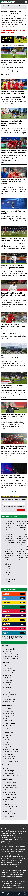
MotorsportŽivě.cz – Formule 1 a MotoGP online (10, 549)
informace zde (15, 860)
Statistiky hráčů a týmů (11, 656)
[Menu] (25, 2)
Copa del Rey (9, 747)
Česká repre (8, 768)
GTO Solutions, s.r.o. (20, 887)
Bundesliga (8, 735)
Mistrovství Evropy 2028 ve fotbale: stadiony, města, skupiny (13, 476)
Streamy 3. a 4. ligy (10, 699)
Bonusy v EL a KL (10, 723)
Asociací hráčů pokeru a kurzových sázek (13, 846)
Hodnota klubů (9, 754)
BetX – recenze (9, 811)
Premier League (9, 732)
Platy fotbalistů (9, 701)
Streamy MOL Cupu (10, 692)
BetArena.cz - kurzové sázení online (9, 523)
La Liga (7, 737)
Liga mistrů (8, 709)
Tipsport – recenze (10, 797)
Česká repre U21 (10, 773)
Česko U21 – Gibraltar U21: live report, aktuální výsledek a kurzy (13, 239)
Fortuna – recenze (10, 794)
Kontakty (9, 881)
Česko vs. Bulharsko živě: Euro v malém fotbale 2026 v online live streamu (13, 123)
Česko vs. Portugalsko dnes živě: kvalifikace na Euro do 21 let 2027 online (13, 417)
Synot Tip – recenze (11, 806)
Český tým (8, 651)
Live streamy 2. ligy (10, 697)
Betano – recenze (10, 799)
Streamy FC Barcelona (11, 749)
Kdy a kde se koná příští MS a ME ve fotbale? (13, 212)
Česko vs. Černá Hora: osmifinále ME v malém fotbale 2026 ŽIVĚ (13, 93)
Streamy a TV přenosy (11, 654)
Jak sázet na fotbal (10, 783)
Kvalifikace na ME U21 (11, 775)
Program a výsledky (10, 649)
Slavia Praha (8, 677)
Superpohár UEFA (10, 716)
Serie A (7, 740)
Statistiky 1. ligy (9, 673)
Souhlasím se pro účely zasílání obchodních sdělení (14, 507)
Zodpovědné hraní (6, 844)
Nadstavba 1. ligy (10, 670)
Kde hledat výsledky (11, 787)
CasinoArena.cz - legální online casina (10, 555)
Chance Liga (8, 666)
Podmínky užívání (8, 883)
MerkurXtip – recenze (11, 809)
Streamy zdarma (10, 792)
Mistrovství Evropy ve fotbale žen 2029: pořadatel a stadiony (13, 357)
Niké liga (7, 744)
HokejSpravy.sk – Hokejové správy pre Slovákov (10, 579)
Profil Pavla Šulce (10, 759)
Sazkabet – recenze (11, 802)
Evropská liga (9, 711)
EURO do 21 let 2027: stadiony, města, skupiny (12, 386)
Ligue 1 (7, 742)
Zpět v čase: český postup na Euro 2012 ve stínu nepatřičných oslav (13, 447)
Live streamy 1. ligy (10, 668)
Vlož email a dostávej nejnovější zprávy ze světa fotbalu (14, 499)
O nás (3, 881)
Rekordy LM (8, 718)
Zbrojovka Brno (9, 687)
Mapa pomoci (8, 874)
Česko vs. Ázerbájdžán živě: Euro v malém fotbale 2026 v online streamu (13, 62)
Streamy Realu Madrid (11, 751)
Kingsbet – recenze (10, 813)
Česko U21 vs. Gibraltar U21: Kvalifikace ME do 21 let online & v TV (13, 295)
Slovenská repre (9, 771)
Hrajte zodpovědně (6, 849)
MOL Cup (7, 689)
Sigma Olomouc (9, 685)
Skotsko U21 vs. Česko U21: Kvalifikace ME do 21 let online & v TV (13, 326)
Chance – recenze (10, 804)
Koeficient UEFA (9, 725)
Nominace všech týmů (11, 658)
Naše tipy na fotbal (10, 785)
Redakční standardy (19, 881)
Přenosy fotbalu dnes (11, 790)
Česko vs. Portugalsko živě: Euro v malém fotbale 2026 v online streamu (13, 182)
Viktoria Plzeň (9, 680)
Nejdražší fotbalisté (10, 756)
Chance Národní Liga (11, 694)
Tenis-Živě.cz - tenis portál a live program (10, 543)
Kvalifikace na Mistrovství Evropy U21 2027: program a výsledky (13, 267)
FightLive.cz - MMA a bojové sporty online (9, 530)
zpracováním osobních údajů (16, 506)
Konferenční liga (9, 713)
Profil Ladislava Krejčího (12, 761)
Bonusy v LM (8, 720)
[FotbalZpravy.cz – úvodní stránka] (8, 2)
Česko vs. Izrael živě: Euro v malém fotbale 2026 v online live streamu (14, 151)
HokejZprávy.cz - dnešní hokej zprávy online (10, 536)
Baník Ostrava (9, 682)
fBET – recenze (9, 816)
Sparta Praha (9, 675)
